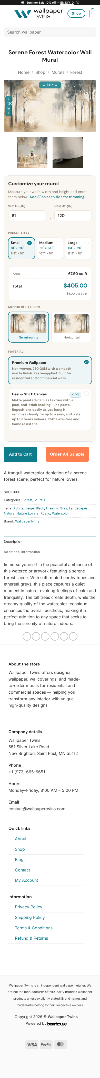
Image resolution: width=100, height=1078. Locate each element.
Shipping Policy (30, 917)
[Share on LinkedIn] (73, 636)
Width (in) (17, 206)
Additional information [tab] (22, 552)
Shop (40, 72)
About (20, 838)
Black (40, 508)
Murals (58, 72)
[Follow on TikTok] (18, 717)
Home (23, 72)
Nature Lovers (27, 513)
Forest (76, 72)
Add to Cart (20, 454)
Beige (29, 508)
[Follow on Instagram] (11, 717)
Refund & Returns (31, 938)
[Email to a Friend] (55, 636)
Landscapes (78, 508)
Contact (22, 869)
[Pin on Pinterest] (64, 636)
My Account (26, 880)
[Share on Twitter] (45, 636)
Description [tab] (13, 541)
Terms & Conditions (34, 927)
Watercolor (60, 513)
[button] (50, 2)
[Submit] (90, 32)
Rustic (45, 513)
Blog (19, 859)
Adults (18, 508)
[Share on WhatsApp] (27, 636)
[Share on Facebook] (36, 636)
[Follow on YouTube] (24, 717)
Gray (63, 508)
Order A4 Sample (67, 454)
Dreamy (52, 508)
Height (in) (63, 206)
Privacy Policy (28, 906)
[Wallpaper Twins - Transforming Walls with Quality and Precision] (38, 13)
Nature (9, 513)
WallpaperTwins (27, 521)
